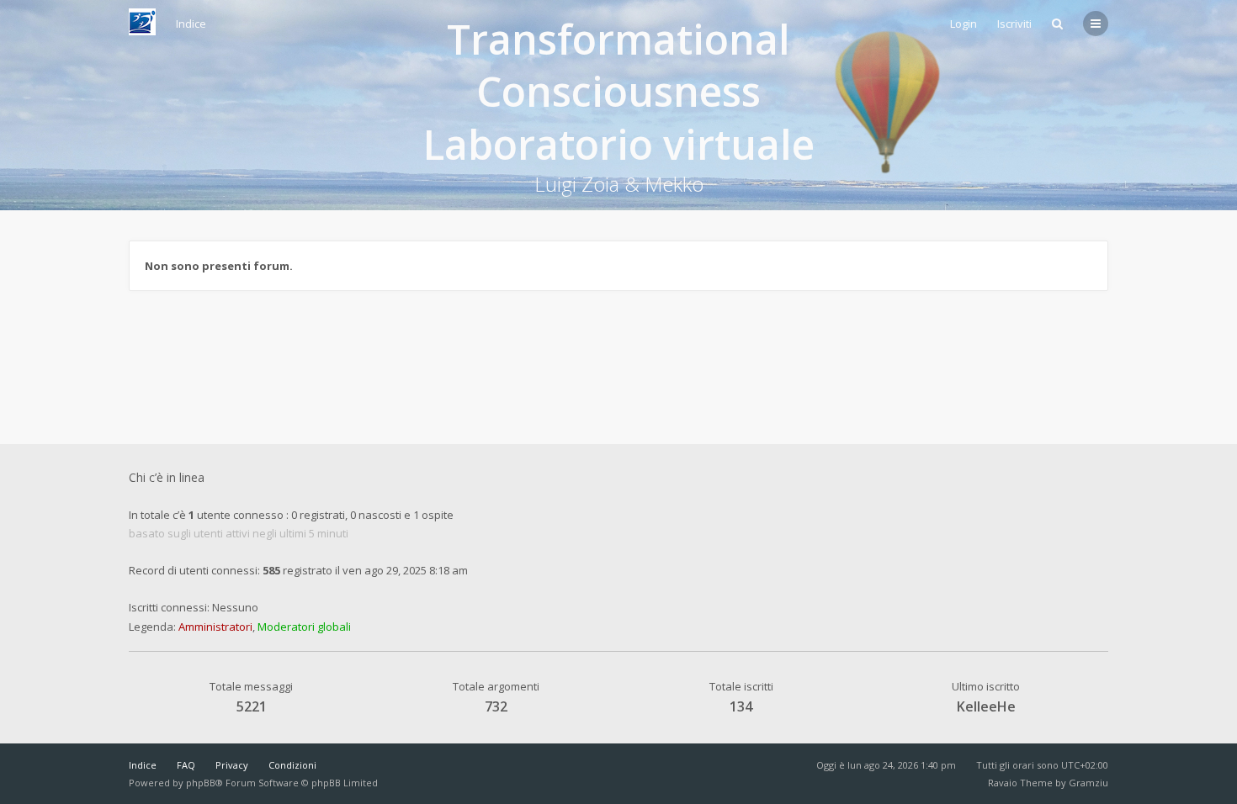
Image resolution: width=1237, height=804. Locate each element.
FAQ (186, 765)
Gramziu (1088, 782)
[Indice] (142, 21)
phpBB (200, 782)
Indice (143, 765)
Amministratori (215, 626)
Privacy (231, 765)
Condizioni (292, 765)
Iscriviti (1014, 23)
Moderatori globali (304, 626)
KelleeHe (986, 706)
